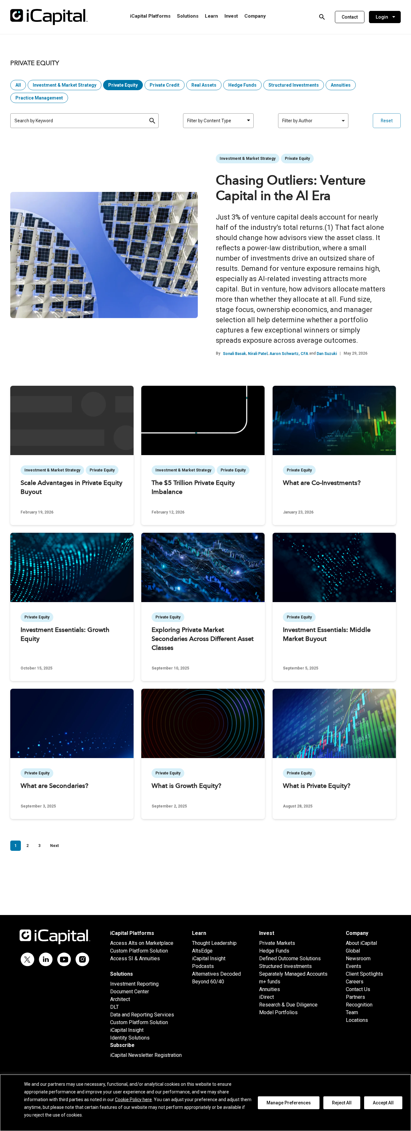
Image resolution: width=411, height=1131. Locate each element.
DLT (114, 1007)
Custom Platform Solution (139, 951)
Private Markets (277, 943)
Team (352, 1012)
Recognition (359, 1005)
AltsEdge (202, 951)
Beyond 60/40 (208, 982)
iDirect (266, 997)
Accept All (383, 1102)
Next (54, 845)
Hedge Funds (242, 85)
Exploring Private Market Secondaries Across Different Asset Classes (203, 639)
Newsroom (358, 958)
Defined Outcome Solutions (290, 958)
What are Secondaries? (54, 786)
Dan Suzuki (327, 353)
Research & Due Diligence (288, 1005)
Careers (354, 982)
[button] (349, 17)
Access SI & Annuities (135, 958)
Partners (355, 997)
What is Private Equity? (316, 786)
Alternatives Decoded (216, 974)
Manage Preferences (289, 1102)
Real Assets (203, 85)
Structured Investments (293, 85)
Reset (387, 120)
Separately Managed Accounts (293, 974)
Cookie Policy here (133, 1099)
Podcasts (203, 966)
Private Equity (123, 85)
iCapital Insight (127, 1030)
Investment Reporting (134, 984)
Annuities (341, 85)
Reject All (342, 1102)
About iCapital (361, 943)
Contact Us (358, 989)
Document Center (129, 992)
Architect (120, 999)
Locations (357, 1020)
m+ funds (269, 982)
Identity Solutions (130, 1038)
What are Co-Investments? (322, 483)
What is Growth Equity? (186, 786)
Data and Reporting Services (142, 1015)
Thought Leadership (214, 943)
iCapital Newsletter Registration (146, 1055)
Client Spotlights (364, 974)
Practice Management (39, 97)
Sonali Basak (234, 353)
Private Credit (164, 85)
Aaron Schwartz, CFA (288, 353)
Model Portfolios (278, 1012)
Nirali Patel (257, 353)
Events (353, 966)
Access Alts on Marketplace (141, 943)
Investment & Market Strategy (64, 85)
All (18, 85)
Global (353, 951)
